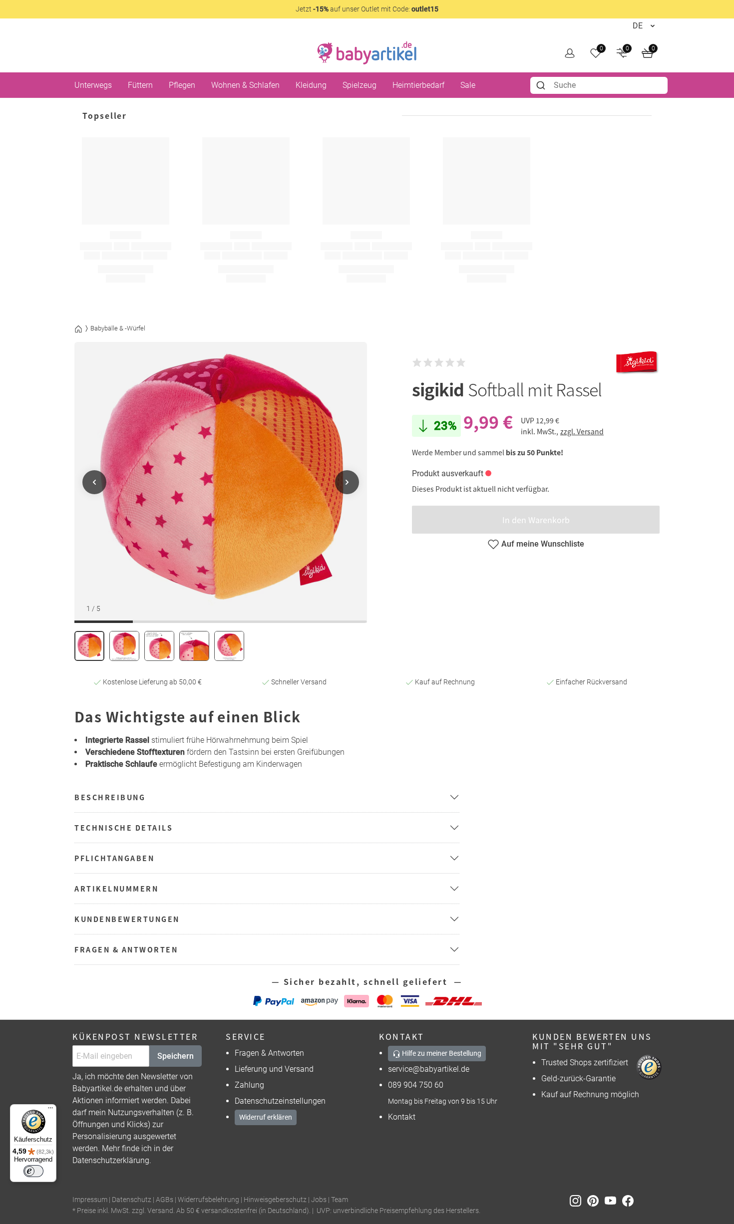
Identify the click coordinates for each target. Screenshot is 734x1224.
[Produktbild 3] (159, 646)
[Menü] (50, 1110)
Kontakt (401, 1117)
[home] (367, 52)
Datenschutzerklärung (110, 1160)
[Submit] (542, 85)
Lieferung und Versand (274, 1069)
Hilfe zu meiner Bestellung (440, 1053)
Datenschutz (131, 1200)
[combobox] (599, 85)
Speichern (175, 1056)
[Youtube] (613, 1200)
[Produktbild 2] (124, 646)
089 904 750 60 (415, 1085)
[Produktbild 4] (194, 646)
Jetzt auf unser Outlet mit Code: (367, 9)
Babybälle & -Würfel (117, 328)
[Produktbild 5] (229, 646)
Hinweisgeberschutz (275, 1200)
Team (339, 1200)
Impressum (89, 1200)
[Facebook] (630, 1200)
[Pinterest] (596, 1200)
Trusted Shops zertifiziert (584, 1062)
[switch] (33, 1171)
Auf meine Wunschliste (542, 544)
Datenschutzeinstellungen (280, 1101)
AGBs (164, 1200)
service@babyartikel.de (428, 1069)
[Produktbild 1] (89, 646)
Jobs (319, 1200)
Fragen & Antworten (269, 1053)
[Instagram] (578, 1200)
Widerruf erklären (265, 1117)
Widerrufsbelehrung (208, 1200)
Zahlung (249, 1085)
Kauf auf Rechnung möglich (590, 1094)
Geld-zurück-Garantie (578, 1078)
